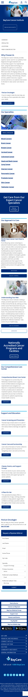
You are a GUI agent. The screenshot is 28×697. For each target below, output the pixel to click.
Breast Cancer (6, 148)
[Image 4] (21, 628)
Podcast (23, 675)
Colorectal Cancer (7, 157)
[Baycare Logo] (13, 2)
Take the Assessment (14, 325)
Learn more (14, 331)
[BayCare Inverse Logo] (14, 659)
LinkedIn (17, 675)
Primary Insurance (7, 569)
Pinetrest (14, 675)
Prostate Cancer (7, 178)
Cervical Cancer (6, 152)
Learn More (6, 401)
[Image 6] (14, 122)
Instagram (11, 675)
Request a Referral (7, 103)
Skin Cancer (5, 182)
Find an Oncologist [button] (14, 209)
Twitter (8, 675)
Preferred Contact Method (10, 575)
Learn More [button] (14, 356)
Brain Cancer (6, 143)
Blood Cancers (6, 139)
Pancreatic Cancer (8, 173)
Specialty (4, 563)
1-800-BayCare (18, 664)
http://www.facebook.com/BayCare (5, 675)
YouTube (20, 675)
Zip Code (4, 558)
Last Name (5, 543)
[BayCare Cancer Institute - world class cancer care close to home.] (14, 230)
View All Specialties (8, 132)
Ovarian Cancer (7, 169)
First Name (5, 538)
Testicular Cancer (7, 187)
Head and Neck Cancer (9, 161)
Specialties (5, 43)
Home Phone (6, 553)
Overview (4, 40)
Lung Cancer (5, 164)
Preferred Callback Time (9, 581)
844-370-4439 (5, 526)
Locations (5, 46)
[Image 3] (7, 628)
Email (3, 548)
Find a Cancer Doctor (8, 49)
